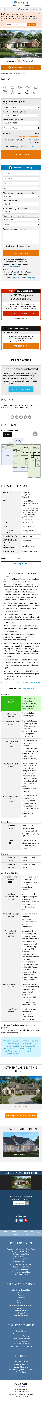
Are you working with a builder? (15, 208)
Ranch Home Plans (19, 74)
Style (9, 74)
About (16, 1234)
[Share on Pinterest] (29, 417)
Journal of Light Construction (21, 1369)
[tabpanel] (21, 44)
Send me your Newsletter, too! (18, 246)
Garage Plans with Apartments (21, 1305)
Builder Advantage (21, 1364)
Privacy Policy (31, 278)
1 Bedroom (21, 1292)
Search (6, 1232)
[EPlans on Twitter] (21, 1220)
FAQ (37, 1232)
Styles (13, 1232)
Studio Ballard (21, 1341)
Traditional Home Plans (21, 1272)
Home (3, 74)
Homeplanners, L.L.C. (21, 1333)
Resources (22, 1232)
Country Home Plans (21, 1259)
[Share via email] (12, 417)
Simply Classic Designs (21, 1339)
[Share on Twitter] (25, 417)
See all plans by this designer (21, 1115)
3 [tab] (24, 59)
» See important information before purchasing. (20, 682)
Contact (25, 1234)
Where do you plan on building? (16, 216)
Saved (23, 9)
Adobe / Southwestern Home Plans (21, 1249)
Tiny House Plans (21, 1315)
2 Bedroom (21, 1295)
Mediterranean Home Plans (21, 1264)
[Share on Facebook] (21, 417)
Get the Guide (21, 346)
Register (29, 9)
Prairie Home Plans (21, 1267)
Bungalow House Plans (21, 1251)
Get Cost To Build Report (21, 313)
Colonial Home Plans (21, 1256)
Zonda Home (21, 1372)
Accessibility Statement (21, 1396)
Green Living (21, 1331)
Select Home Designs (21, 1336)
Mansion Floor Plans (21, 1310)
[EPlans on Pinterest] (25, 1220)
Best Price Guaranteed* (29, 136)
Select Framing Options (13, 119)
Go (27, 1203)
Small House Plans (21, 1313)
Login (35, 9)
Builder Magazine (21, 1367)
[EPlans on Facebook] (16, 1220)
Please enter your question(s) (15, 229)
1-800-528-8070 (26, 6)
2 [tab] (21, 59)
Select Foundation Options (14, 112)
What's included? (8, 104)
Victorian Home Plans (21, 1274)
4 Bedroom (21, 1300)
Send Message (21, 253)
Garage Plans (21, 1303)
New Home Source (21, 1362)
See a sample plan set (21, 564)
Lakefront (21, 1308)
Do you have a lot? (10, 201)
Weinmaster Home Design (21, 1346)
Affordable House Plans (21, 1290)
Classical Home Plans (21, 1254)
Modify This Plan (21, 389)
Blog (31, 1232)
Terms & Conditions (21, 18)
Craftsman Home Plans (21, 1262)
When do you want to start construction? (19, 193)
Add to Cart (21, 154)
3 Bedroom (21, 1297)
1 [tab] (17, 59)
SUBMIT (31, 24)
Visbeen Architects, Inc (21, 1344)
